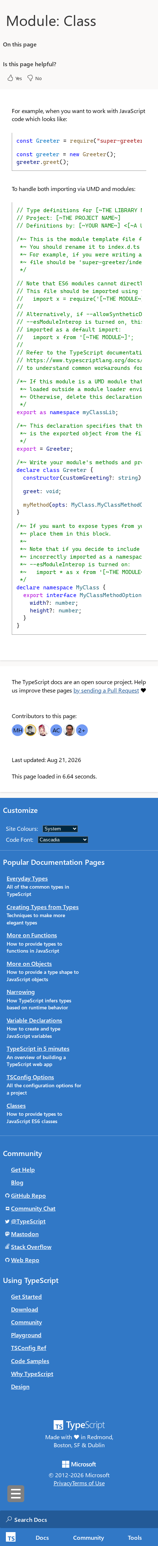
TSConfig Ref (28, 1347)
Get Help (23, 1169)
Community (88, 1537)
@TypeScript (28, 1221)
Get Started (26, 1296)
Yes (18, 78)
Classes (16, 1105)
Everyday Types (27, 878)
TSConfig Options (30, 1077)
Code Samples (30, 1361)
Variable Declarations (34, 1020)
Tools (135, 1537)
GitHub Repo (28, 1195)
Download (24, 1309)
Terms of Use (88, 1483)
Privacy (63, 1483)
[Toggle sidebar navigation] (15, 1493)
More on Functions (32, 935)
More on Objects (29, 963)
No (38, 78)
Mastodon (25, 1234)
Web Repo (25, 1260)
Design (20, 1386)
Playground (26, 1335)
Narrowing (21, 991)
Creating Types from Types (43, 907)
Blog (17, 1182)
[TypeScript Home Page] (9, 1537)
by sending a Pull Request (106, 690)
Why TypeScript (32, 1373)
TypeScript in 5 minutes (38, 1048)
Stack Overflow (31, 1246)
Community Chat (33, 1208)
